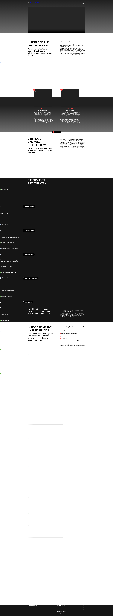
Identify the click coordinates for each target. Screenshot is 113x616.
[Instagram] (41, 125)
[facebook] (43, 125)
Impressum (58, 613)
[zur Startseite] (33, 605)
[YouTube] (84, 608)
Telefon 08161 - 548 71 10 (61, 611)
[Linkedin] (45, 125)
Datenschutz (62, 613)
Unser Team (57, 132)
